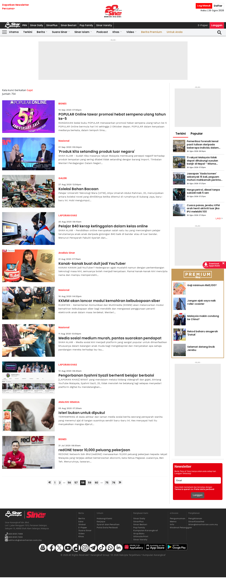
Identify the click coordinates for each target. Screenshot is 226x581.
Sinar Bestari (68, 25)
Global (82, 524)
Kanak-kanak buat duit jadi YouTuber (92, 264)
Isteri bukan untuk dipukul (81, 413)
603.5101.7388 (15, 533)
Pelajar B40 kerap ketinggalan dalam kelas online (103, 226)
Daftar (218, 6)
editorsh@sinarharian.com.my (25, 540)
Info (172, 524)
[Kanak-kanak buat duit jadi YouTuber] (28, 266)
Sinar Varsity (104, 25)
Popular (197, 133)
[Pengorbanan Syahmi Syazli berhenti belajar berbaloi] (28, 377)
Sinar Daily (36, 25)
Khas (116, 32)
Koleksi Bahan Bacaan (78, 189)
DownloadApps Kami (214, 265)
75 (106, 482)
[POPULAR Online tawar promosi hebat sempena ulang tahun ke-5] (28, 116)
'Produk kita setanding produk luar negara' (96, 152)
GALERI (62, 178)
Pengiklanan (195, 518)
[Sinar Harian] (113, 11)
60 (96, 482)
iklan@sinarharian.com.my (203, 524)
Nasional (63, 141)
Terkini (27, 32)
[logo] (14, 515)
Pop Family (86, 25)
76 (113, 482)
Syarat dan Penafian (108, 524)
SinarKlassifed (196, 521)
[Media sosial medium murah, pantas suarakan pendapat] (28, 340)
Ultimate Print (140, 536)
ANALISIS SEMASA (68, 402)
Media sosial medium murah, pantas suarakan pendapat (109, 338)
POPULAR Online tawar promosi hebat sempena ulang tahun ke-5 (112, 116)
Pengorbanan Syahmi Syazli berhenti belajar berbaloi (106, 375)
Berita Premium (151, 32)
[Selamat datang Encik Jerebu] (179, 350)
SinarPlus (51, 25)
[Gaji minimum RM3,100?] (179, 288)
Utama (14, 32)
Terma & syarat (182, 489)
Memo (173, 521)
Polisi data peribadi (204, 489)
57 (76, 482)
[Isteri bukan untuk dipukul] (28, 415)
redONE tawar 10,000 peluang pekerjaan (94, 450)
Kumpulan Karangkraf (145, 530)
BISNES (62, 103)
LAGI (219, 218)
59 (89, 482)
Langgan (216, 25)
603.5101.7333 (15, 537)
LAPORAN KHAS (67, 215)
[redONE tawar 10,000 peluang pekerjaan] (28, 452)
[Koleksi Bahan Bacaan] (28, 191)
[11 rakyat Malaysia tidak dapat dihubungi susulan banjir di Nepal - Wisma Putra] (179, 162)
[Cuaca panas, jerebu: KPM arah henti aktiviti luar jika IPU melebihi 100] (179, 210)
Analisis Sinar (66, 253)
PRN (24, 25)
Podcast (102, 32)
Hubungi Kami (104, 518)
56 (69, 482)
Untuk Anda (174, 32)
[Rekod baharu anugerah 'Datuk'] (179, 334)
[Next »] (120, 482)
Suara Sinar (59, 32)
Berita (41, 32)
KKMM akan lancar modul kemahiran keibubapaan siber (109, 301)
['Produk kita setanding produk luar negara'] (28, 154)
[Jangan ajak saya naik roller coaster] (179, 304)
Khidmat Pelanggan (177, 527)
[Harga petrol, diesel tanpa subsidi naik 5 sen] (179, 194)
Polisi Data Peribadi (107, 527)
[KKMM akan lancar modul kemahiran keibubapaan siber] (28, 303)
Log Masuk (204, 5)
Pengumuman (177, 518)
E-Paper (203, 25)
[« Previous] (49, 482)
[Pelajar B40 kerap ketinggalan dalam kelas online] (28, 228)
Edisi (80, 521)
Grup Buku (138, 533)
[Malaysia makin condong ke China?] (179, 319)
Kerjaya (101, 521)
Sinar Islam (81, 32)
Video (130, 32)
